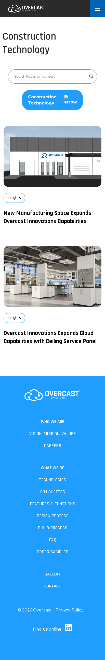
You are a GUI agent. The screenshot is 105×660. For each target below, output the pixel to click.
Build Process (52, 528)
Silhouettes (52, 492)
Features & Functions (52, 504)
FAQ (52, 540)
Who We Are (52, 422)
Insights (14, 198)
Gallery (52, 574)
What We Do (52, 468)
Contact (52, 586)
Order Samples (52, 552)
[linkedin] (67, 629)
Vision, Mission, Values (52, 434)
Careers (52, 446)
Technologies (52, 480)
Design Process (53, 516)
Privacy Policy (70, 610)
